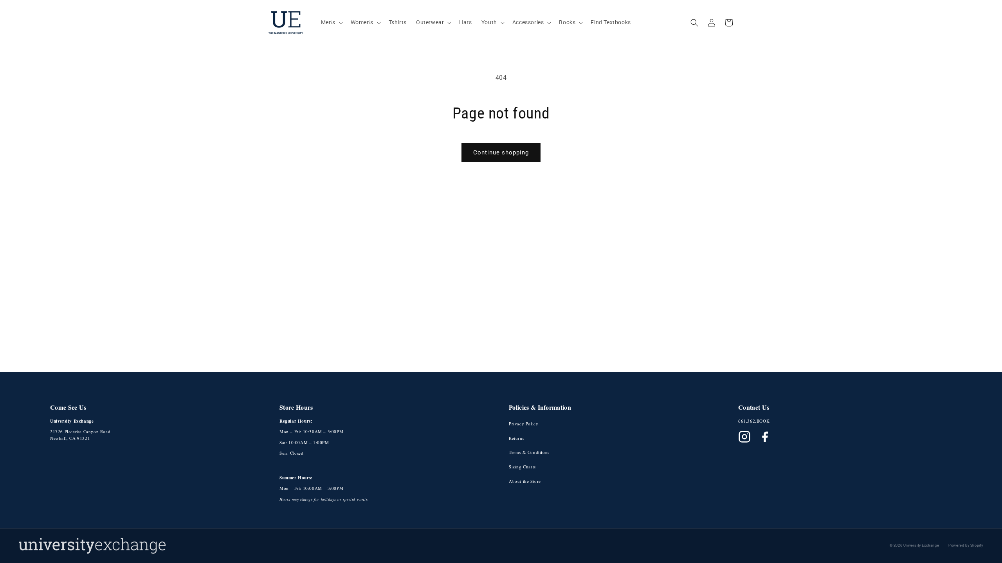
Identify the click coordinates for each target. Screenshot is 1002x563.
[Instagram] (744, 436)
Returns (516, 438)
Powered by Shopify (965, 545)
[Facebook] (765, 436)
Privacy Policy (523, 424)
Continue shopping (501, 152)
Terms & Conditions (529, 452)
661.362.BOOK (754, 421)
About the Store (525, 481)
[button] (331, 22)
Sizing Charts (522, 467)
